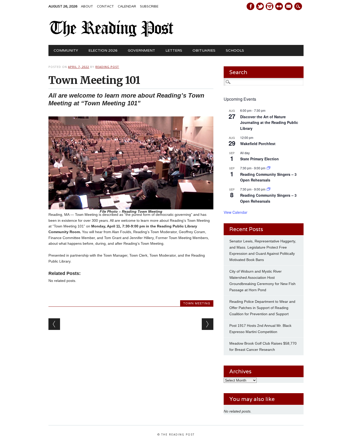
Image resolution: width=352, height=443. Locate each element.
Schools (235, 50)
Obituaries (203, 50)
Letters (173, 50)
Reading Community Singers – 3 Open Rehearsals (268, 177)
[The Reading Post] (111, 36)
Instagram (269, 6)
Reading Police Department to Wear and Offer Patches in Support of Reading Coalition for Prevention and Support (262, 307)
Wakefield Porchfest (257, 143)
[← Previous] (54, 324)
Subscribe (149, 6)
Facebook (250, 6)
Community (66, 50)
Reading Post (107, 67)
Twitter (260, 6)
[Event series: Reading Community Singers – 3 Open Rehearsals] (268, 168)
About (87, 6)
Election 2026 (103, 50)
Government (141, 50)
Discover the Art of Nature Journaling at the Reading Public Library (269, 122)
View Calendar (235, 212)
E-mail (289, 6)
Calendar (127, 6)
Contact (105, 6)
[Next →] (207, 324)
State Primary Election (259, 158)
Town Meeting (196, 303)
